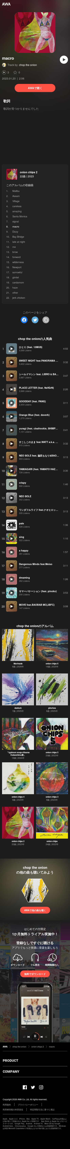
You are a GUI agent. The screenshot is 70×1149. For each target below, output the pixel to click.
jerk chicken (18, 297)
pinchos (52, 707)
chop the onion (28, 65)
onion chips (52, 841)
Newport (16, 267)
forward (16, 257)
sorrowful (17, 272)
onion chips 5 (52, 752)
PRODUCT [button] (10, 1060)
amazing (17, 211)
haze (15, 287)
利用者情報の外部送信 (13, 1109)
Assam (16, 196)
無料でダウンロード (35, 974)
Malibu (16, 191)
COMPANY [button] (11, 1071)
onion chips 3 (52, 796)
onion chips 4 (18, 796)
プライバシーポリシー (28, 1104)
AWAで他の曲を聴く (35, 910)
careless (16, 206)
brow (15, 252)
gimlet (15, 277)
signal (15, 221)
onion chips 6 (52, 663)
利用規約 (7, 1104)
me (14, 247)
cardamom (18, 282)
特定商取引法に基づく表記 (42, 1109)
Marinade (18, 663)
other (15, 292)
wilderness (18, 262)
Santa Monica (19, 216)
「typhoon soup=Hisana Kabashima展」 (18, 753)
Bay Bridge (18, 236)
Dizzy (15, 231)
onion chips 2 (28, 172)
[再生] (64, 60)
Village (16, 201)
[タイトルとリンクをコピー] (45, 319)
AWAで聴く (35, 88)
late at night (18, 241)
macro (52, 1046)
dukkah (18, 707)
